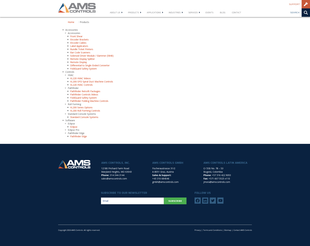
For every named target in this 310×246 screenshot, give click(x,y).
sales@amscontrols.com (114, 178)
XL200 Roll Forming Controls (85, 110)
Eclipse (73, 126)
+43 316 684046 (160, 178)
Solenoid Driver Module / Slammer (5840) (92, 55)
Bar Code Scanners (80, 52)
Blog (222, 12)
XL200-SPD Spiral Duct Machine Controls (91, 81)
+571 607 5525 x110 (219, 178)
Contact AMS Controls (242, 230)
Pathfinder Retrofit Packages (85, 91)
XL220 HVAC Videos (80, 78)
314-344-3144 (117, 175)
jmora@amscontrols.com (216, 181)
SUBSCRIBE (175, 201)
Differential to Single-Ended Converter (90, 65)
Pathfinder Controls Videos (84, 94)
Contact (236, 12)
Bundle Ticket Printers (81, 49)
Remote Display (78, 62)
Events (209, 12)
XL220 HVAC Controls (81, 84)
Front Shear (76, 36)
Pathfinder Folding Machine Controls (89, 100)
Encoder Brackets (79, 39)
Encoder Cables (78, 42)
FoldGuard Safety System (83, 68)
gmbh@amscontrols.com (165, 181)
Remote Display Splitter (82, 58)
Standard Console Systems (84, 117)
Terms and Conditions (212, 230)
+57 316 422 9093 (221, 175)
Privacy (198, 230)
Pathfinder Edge (78, 136)
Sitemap (227, 230)
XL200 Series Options (81, 107)
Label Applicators (79, 46)
